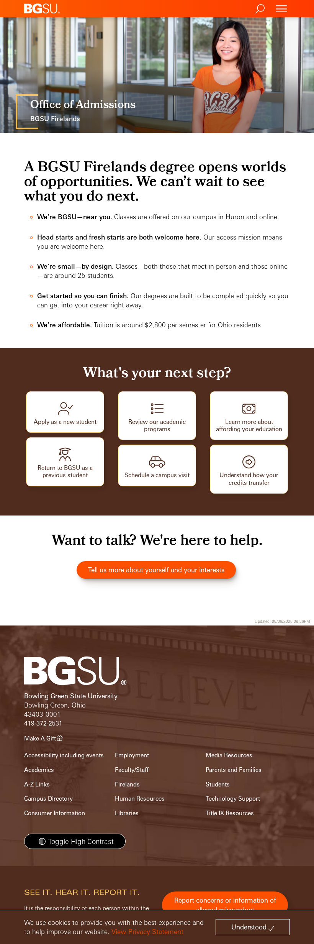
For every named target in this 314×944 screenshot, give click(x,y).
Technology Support (233, 798)
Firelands (127, 784)
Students (218, 784)
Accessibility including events (64, 755)
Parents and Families (234, 769)
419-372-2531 (43, 723)
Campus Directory (48, 798)
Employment (132, 755)
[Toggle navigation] (281, 8)
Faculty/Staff (132, 769)
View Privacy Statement (147, 932)
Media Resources (229, 755)
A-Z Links (37, 784)
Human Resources (140, 798)
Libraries (127, 813)
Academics (39, 769)
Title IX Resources (230, 813)
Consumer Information (54, 813)
